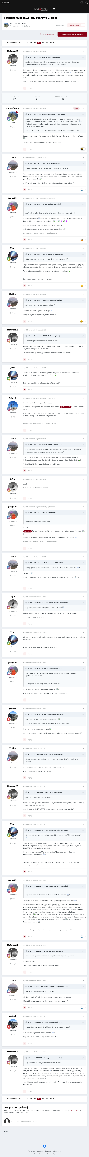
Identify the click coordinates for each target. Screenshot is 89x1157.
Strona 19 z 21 (66, 43)
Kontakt (48, 1151)
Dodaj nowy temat (47, 34)
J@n (12, 479)
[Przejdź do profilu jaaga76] (13, 206)
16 (27, 43)
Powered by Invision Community (44, 1154)
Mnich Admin (20, 24)
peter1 (12, 708)
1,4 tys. (13, 498)
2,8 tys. (13, 127)
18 (35, 43)
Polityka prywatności (35, 1151)
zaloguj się (74, 1110)
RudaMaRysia (54, 603)
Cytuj (30, 88)
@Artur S (27, 531)
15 (23, 43)
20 (43, 43)
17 (31, 43)
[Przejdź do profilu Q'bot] (13, 256)
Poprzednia (12, 43)
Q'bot (12, 248)
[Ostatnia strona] (57, 43)
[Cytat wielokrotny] (24, 88)
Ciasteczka (57, 1151)
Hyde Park (26, 26)
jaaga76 (12, 198)
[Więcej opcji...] (83, 51)
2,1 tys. (13, 267)
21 (47, 43)
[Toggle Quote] (26, 57)
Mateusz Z (12, 51)
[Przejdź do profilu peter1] (13, 716)
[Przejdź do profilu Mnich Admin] (6, 25)
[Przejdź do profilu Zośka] (13, 165)
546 (13, 727)
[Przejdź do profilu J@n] (13, 487)
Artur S (12, 398)
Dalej (52, 43)
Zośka (12, 157)
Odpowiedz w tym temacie (72, 34)
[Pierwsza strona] (4, 43)
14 (20, 43)
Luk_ (49, 57)
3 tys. (14, 217)
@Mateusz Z (65, 407)
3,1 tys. (13, 176)
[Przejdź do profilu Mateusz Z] (13, 59)
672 (13, 417)
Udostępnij (61, 25)
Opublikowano (34, 51)
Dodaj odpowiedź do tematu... (27, 1121)
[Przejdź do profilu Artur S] (13, 406)
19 (39, 43)
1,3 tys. (13, 70)
